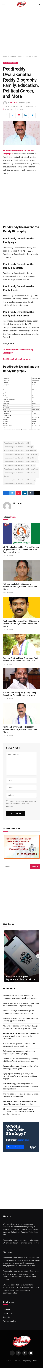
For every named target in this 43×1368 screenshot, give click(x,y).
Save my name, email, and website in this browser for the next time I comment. (21, 803)
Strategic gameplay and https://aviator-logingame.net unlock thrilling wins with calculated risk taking (18, 1111)
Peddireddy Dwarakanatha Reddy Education (21, 462)
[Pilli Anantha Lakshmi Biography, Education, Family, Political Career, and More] (21, 570)
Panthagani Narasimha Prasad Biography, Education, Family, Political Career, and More (21, 623)
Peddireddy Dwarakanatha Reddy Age (18, 447)
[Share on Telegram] (32, 115)
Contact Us (7, 1313)
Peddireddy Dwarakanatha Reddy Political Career (20, 474)
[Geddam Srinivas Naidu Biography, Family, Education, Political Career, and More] (21, 644)
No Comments (31, 106)
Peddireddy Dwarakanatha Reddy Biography (21, 454)
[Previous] (5, 956)
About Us (6, 1317)
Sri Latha (13, 103)
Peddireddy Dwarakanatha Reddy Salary (19, 480)
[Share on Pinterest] (19, 115)
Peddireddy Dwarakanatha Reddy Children (20, 458)
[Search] (39, 4)
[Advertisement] (21, 31)
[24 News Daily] (21, 4)
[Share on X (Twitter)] (12, 115)
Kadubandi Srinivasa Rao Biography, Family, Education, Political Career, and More (20, 729)
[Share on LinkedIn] (25, 115)
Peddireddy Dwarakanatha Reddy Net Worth (21, 469)
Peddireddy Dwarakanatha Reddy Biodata (20, 450)
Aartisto (34, 1361)
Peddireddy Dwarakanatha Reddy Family (19, 465)
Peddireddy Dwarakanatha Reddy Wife (18, 484)
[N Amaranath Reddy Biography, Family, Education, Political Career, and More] (21, 678)
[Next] (38, 956)
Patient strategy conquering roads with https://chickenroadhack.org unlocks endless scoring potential (20, 1086)
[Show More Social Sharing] (37, 115)
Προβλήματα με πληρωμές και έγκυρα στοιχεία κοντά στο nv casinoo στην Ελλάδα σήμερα (20, 1076)
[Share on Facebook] (6, 115)
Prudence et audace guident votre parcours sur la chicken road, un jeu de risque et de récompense (21, 1035)
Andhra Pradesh (10, 63)
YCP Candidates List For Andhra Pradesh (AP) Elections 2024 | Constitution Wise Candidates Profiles (21, 549)
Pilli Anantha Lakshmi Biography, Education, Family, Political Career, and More (20, 586)
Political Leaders (9, 1321)
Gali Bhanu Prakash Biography (17, 359)
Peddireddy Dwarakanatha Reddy (17, 443)
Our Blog (6, 1310)
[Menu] (3, 4)
